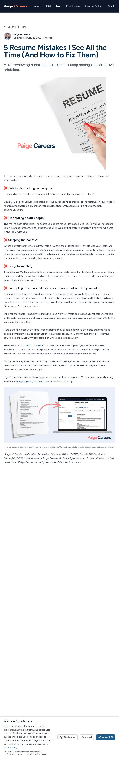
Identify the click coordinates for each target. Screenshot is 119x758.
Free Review (73, 6)
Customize (70, 737)
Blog (58, 6)
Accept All (107, 737)
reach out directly (62, 381)
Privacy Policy (11, 747)
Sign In (111, 6)
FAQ (48, 6)
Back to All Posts (16, 26)
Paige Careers (34, 345)
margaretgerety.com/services (32, 381)
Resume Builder (94, 6)
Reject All (87, 737)
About (37, 6)
